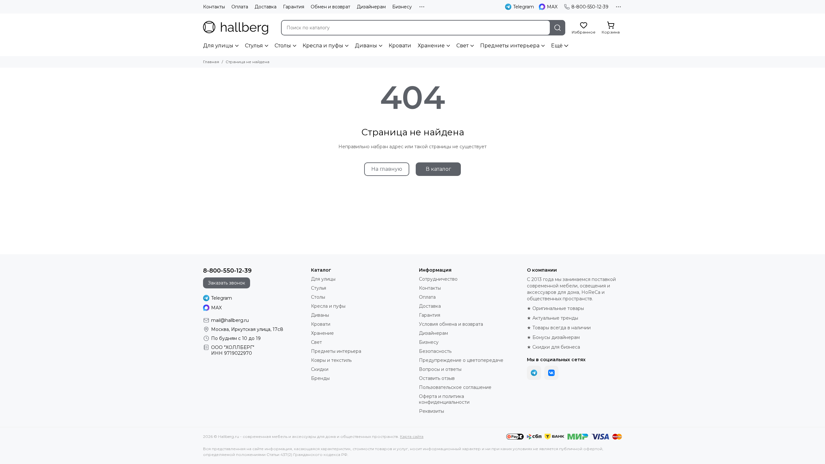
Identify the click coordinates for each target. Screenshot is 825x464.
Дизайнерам (371, 7)
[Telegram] (534, 373)
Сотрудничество (438, 279)
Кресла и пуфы (323, 46)
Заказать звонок (226, 283)
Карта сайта (411, 436)
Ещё (557, 46)
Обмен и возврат (330, 7)
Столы (283, 46)
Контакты (214, 7)
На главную (386, 169)
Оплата (239, 7)
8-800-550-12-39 (589, 7)
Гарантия (293, 7)
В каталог (438, 169)
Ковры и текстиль (331, 360)
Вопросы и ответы (440, 369)
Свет (462, 46)
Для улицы (218, 46)
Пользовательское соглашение (455, 387)
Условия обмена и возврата (451, 324)
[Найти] (557, 27)
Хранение (431, 46)
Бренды (320, 378)
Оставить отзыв (437, 378)
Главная (211, 61)
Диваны (366, 46)
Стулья (254, 46)
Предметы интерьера (509, 46)
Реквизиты (431, 411)
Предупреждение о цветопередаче (461, 360)
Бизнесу (402, 7)
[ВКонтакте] (551, 373)
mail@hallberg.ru (230, 320)
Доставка (266, 7)
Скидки (319, 369)
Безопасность (435, 351)
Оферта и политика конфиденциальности (444, 399)
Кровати (400, 46)
